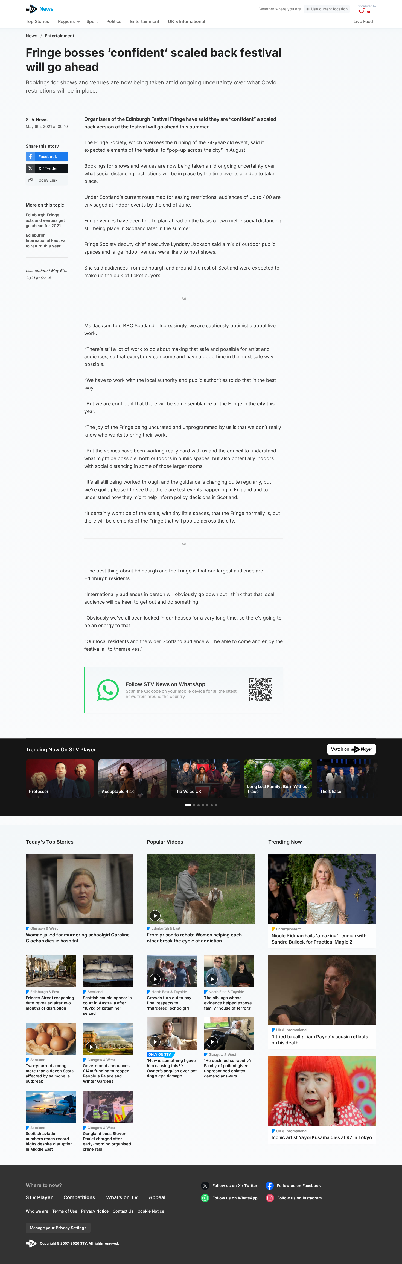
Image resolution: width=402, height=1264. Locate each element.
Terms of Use (64, 1211)
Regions (66, 21)
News (31, 35)
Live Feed (363, 21)
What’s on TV (122, 1197)
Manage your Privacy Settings (58, 1227)
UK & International (186, 21)
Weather (266, 9)
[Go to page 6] (212, 805)
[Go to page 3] (198, 805)
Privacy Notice (95, 1211)
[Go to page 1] (188, 805)
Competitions (79, 1197)
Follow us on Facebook (299, 1185)
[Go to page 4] (203, 805)
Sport (92, 21)
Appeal (157, 1197)
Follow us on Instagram (299, 1198)
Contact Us (123, 1211)
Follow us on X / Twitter (234, 1185)
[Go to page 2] (194, 805)
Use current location (329, 9)
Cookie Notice (151, 1211)
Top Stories (37, 21)
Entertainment (144, 21)
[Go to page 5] (207, 805)
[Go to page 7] (216, 805)
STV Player (39, 1197)
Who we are (37, 1211)
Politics (113, 21)
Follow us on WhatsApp (235, 1198)
